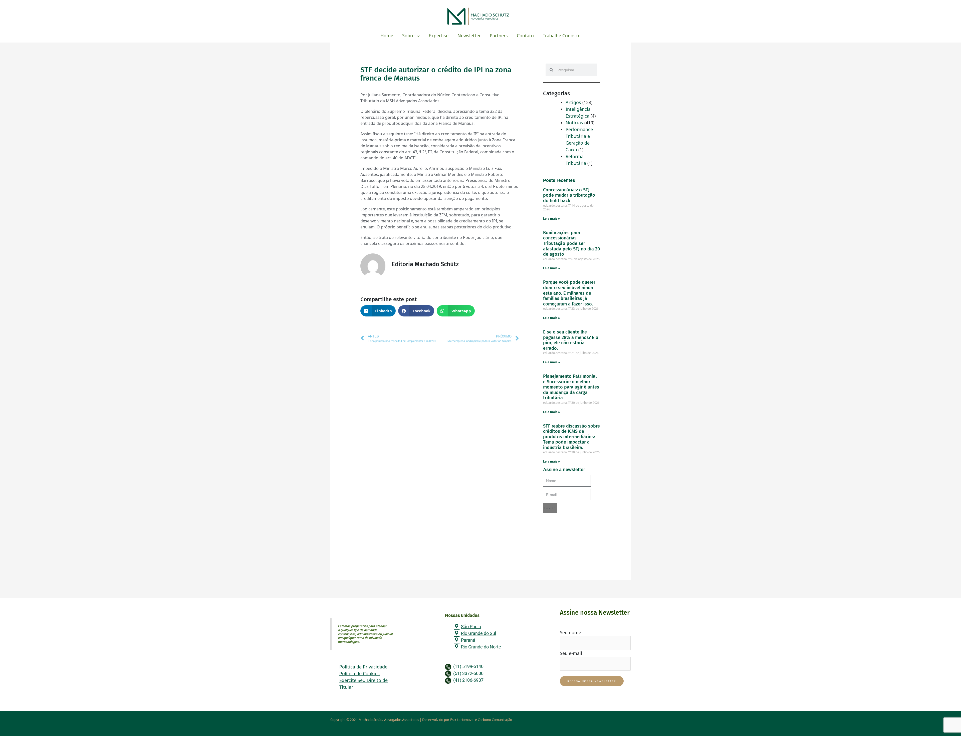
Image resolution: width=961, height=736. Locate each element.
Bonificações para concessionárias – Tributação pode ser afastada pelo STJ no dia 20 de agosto (571, 243)
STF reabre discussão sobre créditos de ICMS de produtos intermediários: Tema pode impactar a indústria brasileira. (571, 436)
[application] (417, 36)
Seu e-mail (571, 653)
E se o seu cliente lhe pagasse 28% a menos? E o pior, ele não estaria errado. (570, 340)
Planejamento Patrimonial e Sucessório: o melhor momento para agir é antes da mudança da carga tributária (571, 387)
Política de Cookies (359, 673)
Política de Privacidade (363, 667)
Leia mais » (551, 218)
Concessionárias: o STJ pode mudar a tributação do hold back (569, 195)
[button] (378, 310)
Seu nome (570, 632)
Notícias (574, 123)
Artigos (573, 102)
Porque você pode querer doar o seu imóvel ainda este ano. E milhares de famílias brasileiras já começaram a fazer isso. (569, 292)
